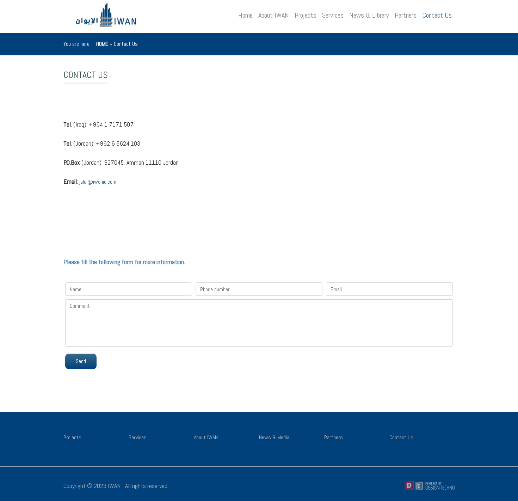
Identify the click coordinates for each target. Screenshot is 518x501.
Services (333, 15)
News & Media (274, 437)
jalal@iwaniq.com (97, 181)
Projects (305, 15)
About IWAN (273, 15)
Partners (406, 15)
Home (245, 15)
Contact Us (437, 15)
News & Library (369, 15)
